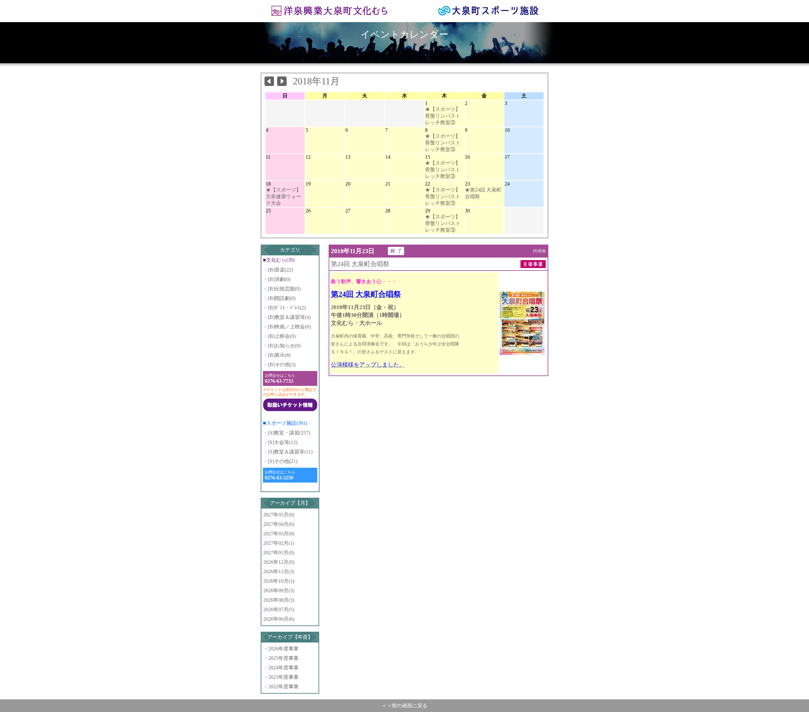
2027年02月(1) (278, 543)
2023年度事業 (283, 677)
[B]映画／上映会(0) (289, 326)
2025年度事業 (283, 658)
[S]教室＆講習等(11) (290, 451)
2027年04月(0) (278, 524)
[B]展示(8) (279, 355)
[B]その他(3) (281, 364)
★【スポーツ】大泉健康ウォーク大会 (283, 196)
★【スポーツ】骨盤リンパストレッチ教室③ (442, 115)
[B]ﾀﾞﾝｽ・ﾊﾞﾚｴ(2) (287, 307)
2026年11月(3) (278, 571)
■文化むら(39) (279, 260)
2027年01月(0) (278, 552)
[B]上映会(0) (281, 336)
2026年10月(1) (278, 581)
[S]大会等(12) (282, 442)
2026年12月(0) (278, 562)
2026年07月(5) (278, 609)
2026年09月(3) (278, 590)
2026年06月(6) (278, 619)
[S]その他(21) (282, 461)
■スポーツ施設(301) (285, 423)
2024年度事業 (283, 667)
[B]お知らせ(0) (284, 345)
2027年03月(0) (278, 533)
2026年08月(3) (278, 600)
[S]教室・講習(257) (289, 432)
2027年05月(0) (278, 514)
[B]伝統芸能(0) (284, 288)
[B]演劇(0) (279, 279)
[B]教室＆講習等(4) (289, 317)
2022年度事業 (283, 686)
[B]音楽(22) (280, 269)
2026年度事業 (283, 648)
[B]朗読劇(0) (281, 298)
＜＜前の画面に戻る (404, 705)
